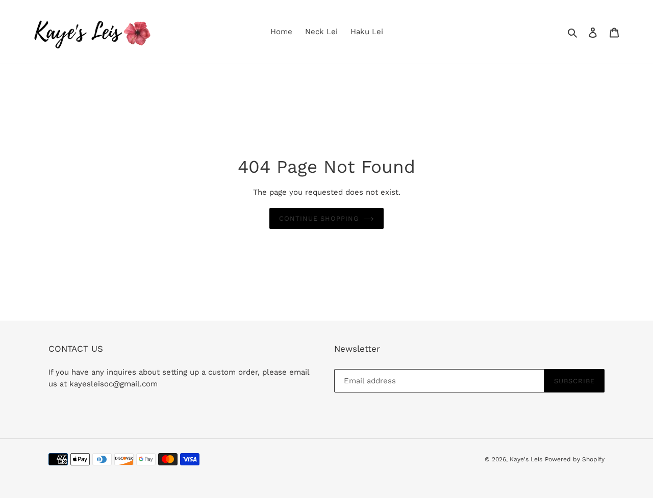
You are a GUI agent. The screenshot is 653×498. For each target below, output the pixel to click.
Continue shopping (319, 218)
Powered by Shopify (575, 459)
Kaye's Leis (526, 459)
